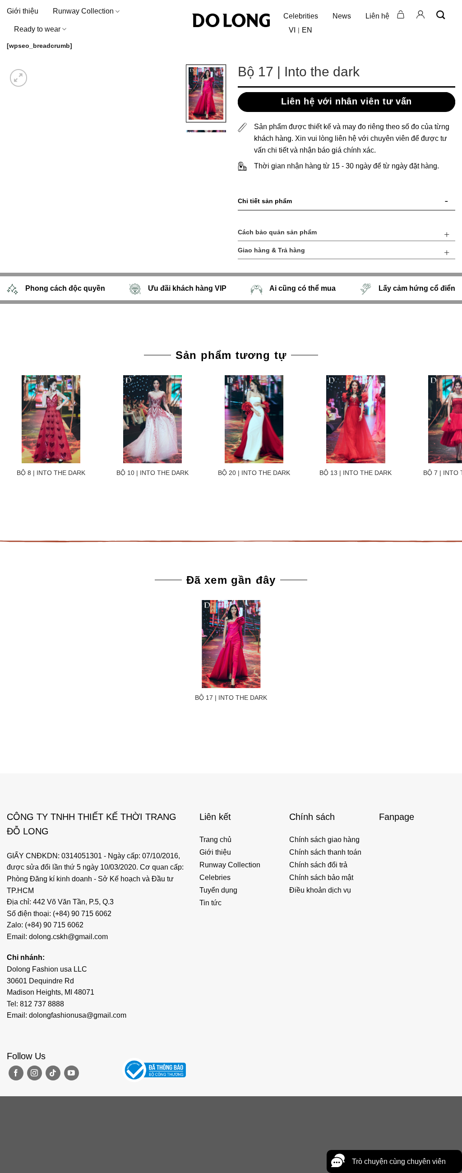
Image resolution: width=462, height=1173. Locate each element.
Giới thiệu (22, 11)
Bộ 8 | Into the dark (51, 472)
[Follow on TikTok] (53, 1073)
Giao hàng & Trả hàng (271, 250)
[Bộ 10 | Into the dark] (152, 419)
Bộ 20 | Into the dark (254, 472)
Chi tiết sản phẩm (265, 201)
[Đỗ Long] (231, 20)
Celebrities (300, 16)
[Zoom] (19, 78)
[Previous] (9, 510)
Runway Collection (83, 11)
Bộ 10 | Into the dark (152, 472)
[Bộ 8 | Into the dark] (51, 419)
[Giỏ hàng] (401, 14)
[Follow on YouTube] (71, 1073)
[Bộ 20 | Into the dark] (254, 419)
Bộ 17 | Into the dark (231, 697)
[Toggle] (446, 202)
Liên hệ (377, 16)
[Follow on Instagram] (34, 1073)
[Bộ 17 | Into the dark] (231, 644)
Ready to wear (37, 29)
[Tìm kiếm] (440, 14)
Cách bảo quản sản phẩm (277, 232)
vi (292, 30)
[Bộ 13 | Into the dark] (356, 419)
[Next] (40, 73)
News (342, 16)
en (307, 30)
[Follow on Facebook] (16, 1073)
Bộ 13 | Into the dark (355, 472)
